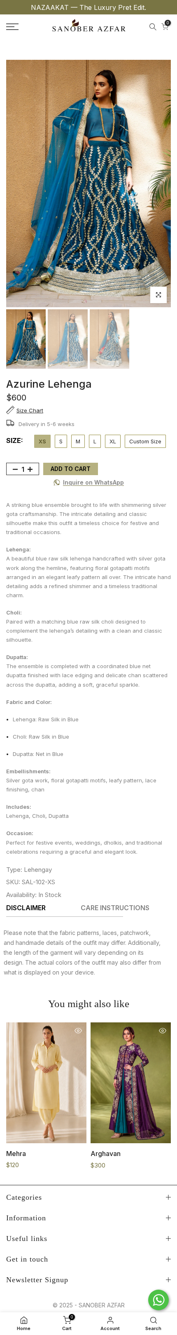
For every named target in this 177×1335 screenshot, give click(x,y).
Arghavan (106, 1153)
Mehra (16, 1153)
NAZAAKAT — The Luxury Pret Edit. (88, 7)
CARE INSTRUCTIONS (115, 908)
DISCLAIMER (26, 908)
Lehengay (38, 870)
